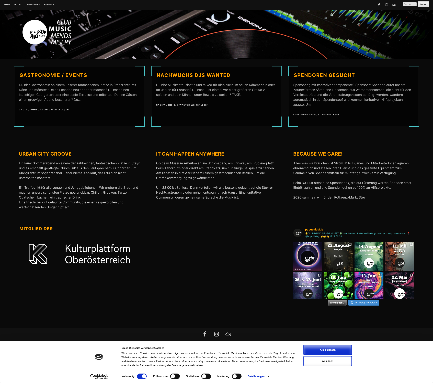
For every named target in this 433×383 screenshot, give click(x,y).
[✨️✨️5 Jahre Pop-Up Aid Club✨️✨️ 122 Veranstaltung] (307, 256)
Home (7, 5)
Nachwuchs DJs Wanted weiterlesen (182, 105)
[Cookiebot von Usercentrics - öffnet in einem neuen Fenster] (99, 376)
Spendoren (33, 5)
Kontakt (49, 5)
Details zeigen (256, 376)
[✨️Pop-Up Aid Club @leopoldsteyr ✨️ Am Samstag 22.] (338, 256)
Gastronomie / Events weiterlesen (44, 110)
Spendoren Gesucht (324, 75)
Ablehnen (327, 360)
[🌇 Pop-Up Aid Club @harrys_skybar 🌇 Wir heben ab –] (369, 256)
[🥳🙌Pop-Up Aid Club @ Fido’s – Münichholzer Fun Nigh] (369, 286)
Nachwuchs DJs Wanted (194, 75)
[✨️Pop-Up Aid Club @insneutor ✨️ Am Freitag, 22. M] (399, 286)
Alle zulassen (328, 349)
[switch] (175, 376)
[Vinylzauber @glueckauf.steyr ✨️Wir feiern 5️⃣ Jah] (399, 256)
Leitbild (18, 5)
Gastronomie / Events (53, 75)
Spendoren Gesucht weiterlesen (316, 114)
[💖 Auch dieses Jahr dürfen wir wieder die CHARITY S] (307, 286)
